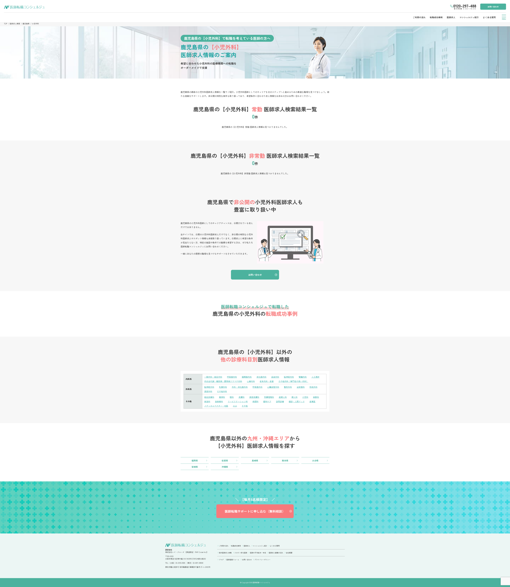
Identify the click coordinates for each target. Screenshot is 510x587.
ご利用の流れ (419, 17)
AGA (235, 405)
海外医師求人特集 (225, 553)
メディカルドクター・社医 (216, 405)
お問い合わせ (493, 6)
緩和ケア (267, 401)
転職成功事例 (436, 17)
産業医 (312, 401)
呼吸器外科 (257, 387)
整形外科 (288, 387)
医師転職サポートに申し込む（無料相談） (255, 511)
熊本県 (285, 460)
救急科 (207, 401)
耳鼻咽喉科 (269, 397)
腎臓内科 (303, 376)
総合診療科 (209, 397)
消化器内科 (261, 376)
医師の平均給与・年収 (258, 553)
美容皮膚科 (254, 397)
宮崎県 (195, 466)
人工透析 (315, 376)
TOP (5, 23)
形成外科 (313, 387)
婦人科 (295, 397)
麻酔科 (316, 397)
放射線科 (219, 401)
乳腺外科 (223, 387)
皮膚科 (242, 397)
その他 (245, 405)
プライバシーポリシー (262, 559)
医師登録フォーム (232, 559)
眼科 (232, 397)
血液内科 (275, 376)
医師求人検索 (15, 23)
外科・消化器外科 (240, 387)
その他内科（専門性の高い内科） (293, 381)
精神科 (222, 397)
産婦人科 (283, 397)
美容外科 (208, 391)
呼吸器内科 (232, 376)
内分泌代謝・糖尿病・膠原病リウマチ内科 (223, 381)
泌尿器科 (301, 387)
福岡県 (195, 460)
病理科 (255, 401)
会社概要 (289, 553)
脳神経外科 (209, 387)
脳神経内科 (289, 376)
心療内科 (251, 381)
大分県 (315, 460)
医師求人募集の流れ (276, 553)
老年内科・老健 (267, 381)
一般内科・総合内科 (213, 376)
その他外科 (222, 391)
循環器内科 (247, 376)
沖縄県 (225, 466)
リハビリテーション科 (238, 401)
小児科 (305, 397)
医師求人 (451, 17)
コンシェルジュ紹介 (469, 17)
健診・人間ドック (297, 401)
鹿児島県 (26, 23)
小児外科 (35, 23)
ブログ (221, 559)
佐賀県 (225, 460)
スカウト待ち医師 (240, 553)
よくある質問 (489, 17)
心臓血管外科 (273, 387)
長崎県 (255, 460)
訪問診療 (280, 401)
